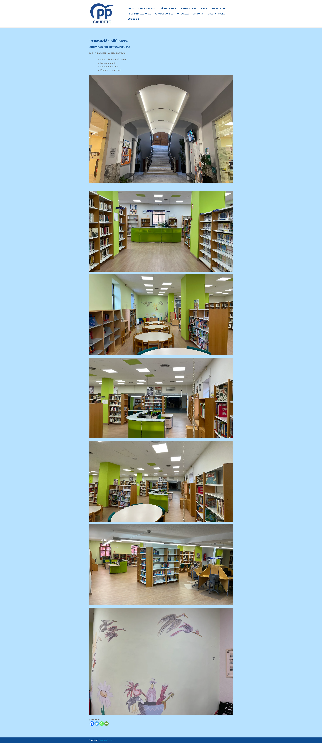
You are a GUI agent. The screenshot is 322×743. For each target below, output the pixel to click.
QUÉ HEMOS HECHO (168, 9)
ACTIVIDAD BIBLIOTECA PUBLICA (109, 47)
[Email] (106, 723)
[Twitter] (96, 723)
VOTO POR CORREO (163, 14)
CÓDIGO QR (133, 19)
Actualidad (183, 14)
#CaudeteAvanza (146, 9)
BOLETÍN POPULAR (217, 14)
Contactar (198, 14)
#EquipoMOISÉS (219, 9)
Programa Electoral (139, 14)
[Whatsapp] (101, 723)
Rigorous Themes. (107, 740)
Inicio (131, 9)
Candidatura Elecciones (194, 9)
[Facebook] (92, 723)
